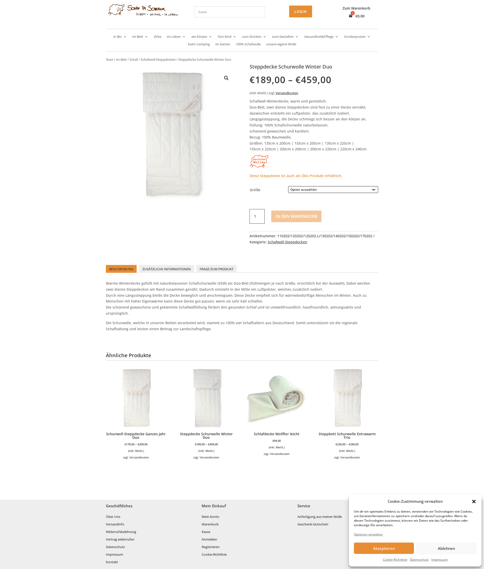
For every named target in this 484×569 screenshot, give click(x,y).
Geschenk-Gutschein (312, 524)
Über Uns (113, 517)
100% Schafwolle (248, 44)
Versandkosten (287, 93)
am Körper (199, 37)
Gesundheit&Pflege (319, 37)
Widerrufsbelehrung (121, 532)
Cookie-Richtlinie (395, 559)
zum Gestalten (283, 37)
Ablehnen (446, 548)
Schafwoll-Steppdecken (158, 59)
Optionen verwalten (368, 534)
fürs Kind (224, 37)
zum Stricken (251, 37)
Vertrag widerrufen (120, 540)
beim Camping (199, 44)
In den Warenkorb (296, 216)
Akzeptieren (384, 548)
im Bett (137, 37)
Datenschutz (419, 559)
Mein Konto (210, 517)
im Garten (222, 44)
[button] (473, 501)
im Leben (174, 37)
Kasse (206, 532)
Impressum (439, 559)
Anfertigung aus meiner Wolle (319, 517)
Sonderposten (355, 37)
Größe (255, 189)
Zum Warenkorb (356, 9)
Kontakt (112, 562)
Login (300, 11)
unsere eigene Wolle (281, 44)
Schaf (134, 59)
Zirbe (157, 37)
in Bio (117, 37)
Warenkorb (210, 524)
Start (109, 59)
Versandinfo (115, 524)
